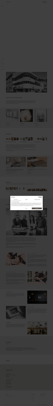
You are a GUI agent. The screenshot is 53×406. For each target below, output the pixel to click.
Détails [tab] (26, 199)
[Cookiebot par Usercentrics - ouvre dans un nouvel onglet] (39, 197)
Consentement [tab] (16, 199)
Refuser (26, 208)
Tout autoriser (37, 208)
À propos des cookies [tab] (37, 199)
